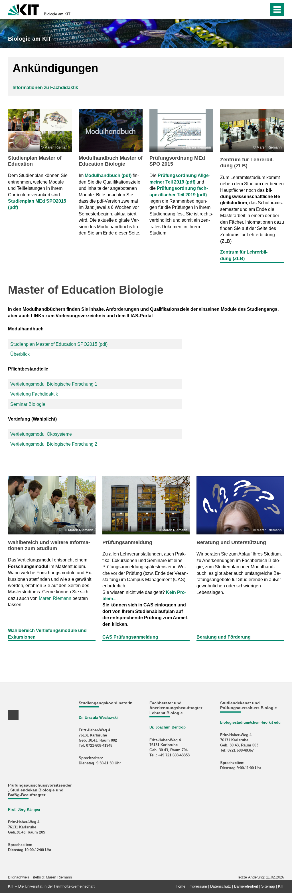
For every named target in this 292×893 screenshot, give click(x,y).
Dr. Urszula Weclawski (98, 717)
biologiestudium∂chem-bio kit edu (250, 722)
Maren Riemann (55, 598)
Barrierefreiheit (246, 886)
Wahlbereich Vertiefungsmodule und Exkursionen (47, 633)
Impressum (197, 886)
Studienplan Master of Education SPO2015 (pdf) (59, 344)
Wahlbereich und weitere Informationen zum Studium (49, 545)
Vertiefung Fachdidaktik (34, 394)
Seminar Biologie (27, 404)
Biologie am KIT (57, 14)
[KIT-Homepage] (23, 9)
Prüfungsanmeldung (127, 542)
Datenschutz (220, 886)
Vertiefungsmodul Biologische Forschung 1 (53, 384)
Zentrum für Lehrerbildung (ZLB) (247, 162)
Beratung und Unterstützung (231, 542)
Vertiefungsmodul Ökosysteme (41, 434)
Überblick (20, 354)
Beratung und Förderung (223, 637)
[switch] (252, 10)
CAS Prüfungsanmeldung (130, 637)
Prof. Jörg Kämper (24, 809)
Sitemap (268, 886)
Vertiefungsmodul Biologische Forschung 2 (53, 444)
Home (180, 886)
